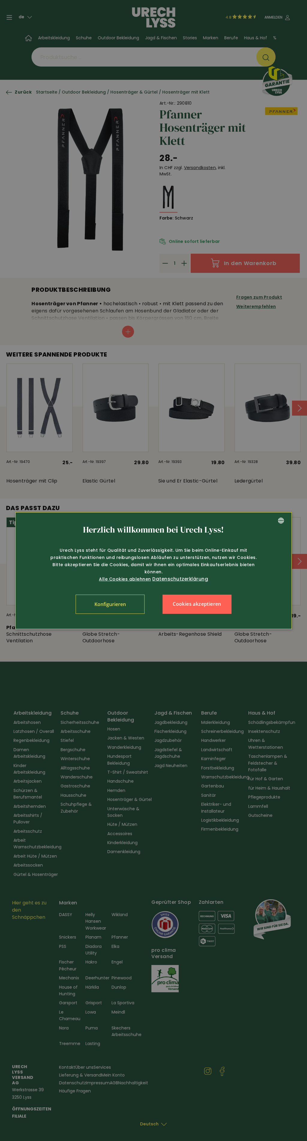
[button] (110, 604)
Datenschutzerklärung (180, 579)
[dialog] (153, 570)
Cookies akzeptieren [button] (197, 604)
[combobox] (281, 521)
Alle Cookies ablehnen (125, 579)
